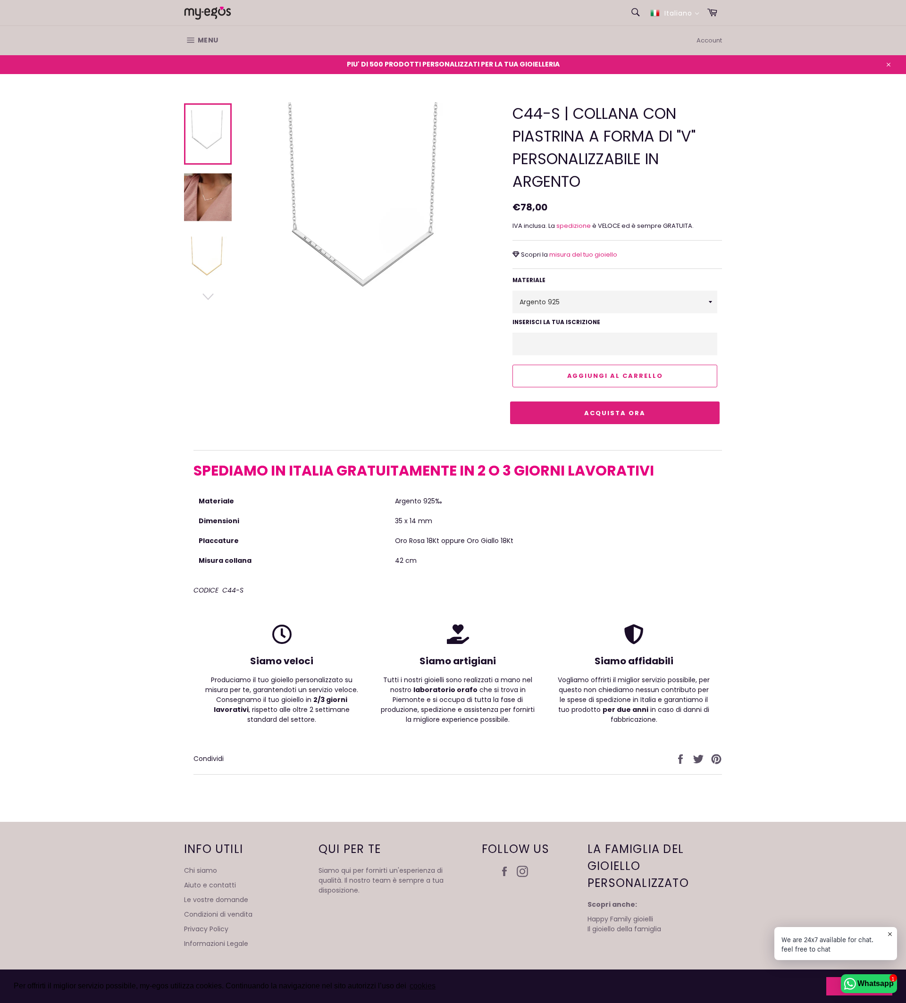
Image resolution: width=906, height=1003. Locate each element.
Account (709, 40)
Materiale (528, 280)
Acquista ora (614, 413)
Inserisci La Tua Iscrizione (556, 322)
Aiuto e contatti (210, 885)
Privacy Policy (206, 929)
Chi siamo (200, 870)
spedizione (574, 225)
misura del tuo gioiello (582, 254)
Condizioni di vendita (218, 914)
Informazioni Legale (216, 943)
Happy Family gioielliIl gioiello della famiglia (624, 924)
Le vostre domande (216, 899)
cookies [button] (423, 986)
